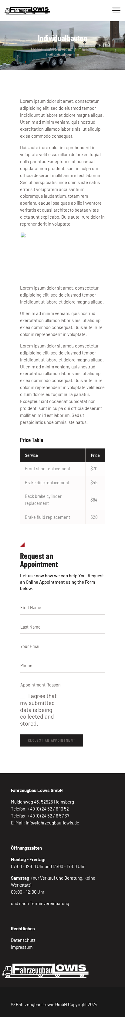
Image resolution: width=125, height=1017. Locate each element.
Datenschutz (23, 940)
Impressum (21, 947)
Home (36, 49)
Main (83, 49)
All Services (60, 49)
